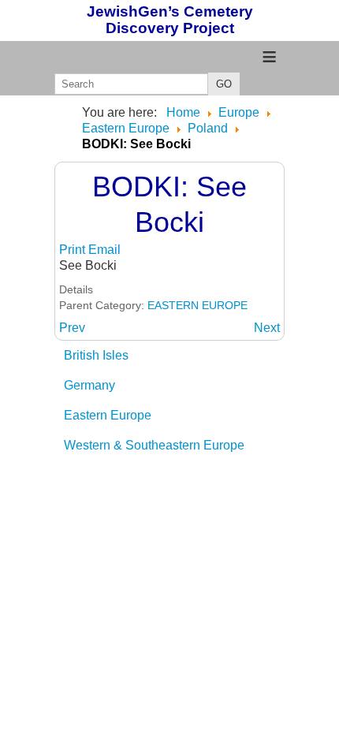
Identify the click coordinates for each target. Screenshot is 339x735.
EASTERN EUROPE (197, 305)
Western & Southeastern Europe (154, 445)
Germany (89, 385)
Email (104, 249)
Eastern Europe (107, 415)
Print (73, 249)
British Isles (96, 355)
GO (224, 84)
